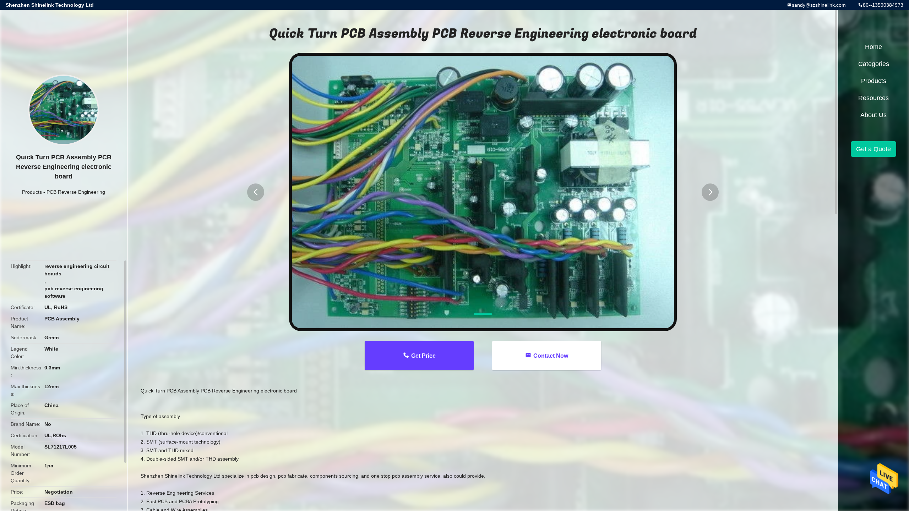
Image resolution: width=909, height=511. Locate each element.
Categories (873, 63)
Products (32, 192)
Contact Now (550, 356)
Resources (873, 97)
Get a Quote (873, 149)
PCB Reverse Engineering (76, 192)
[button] (255, 192)
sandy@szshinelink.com (819, 5)
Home (873, 46)
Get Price (423, 356)
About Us (873, 115)
